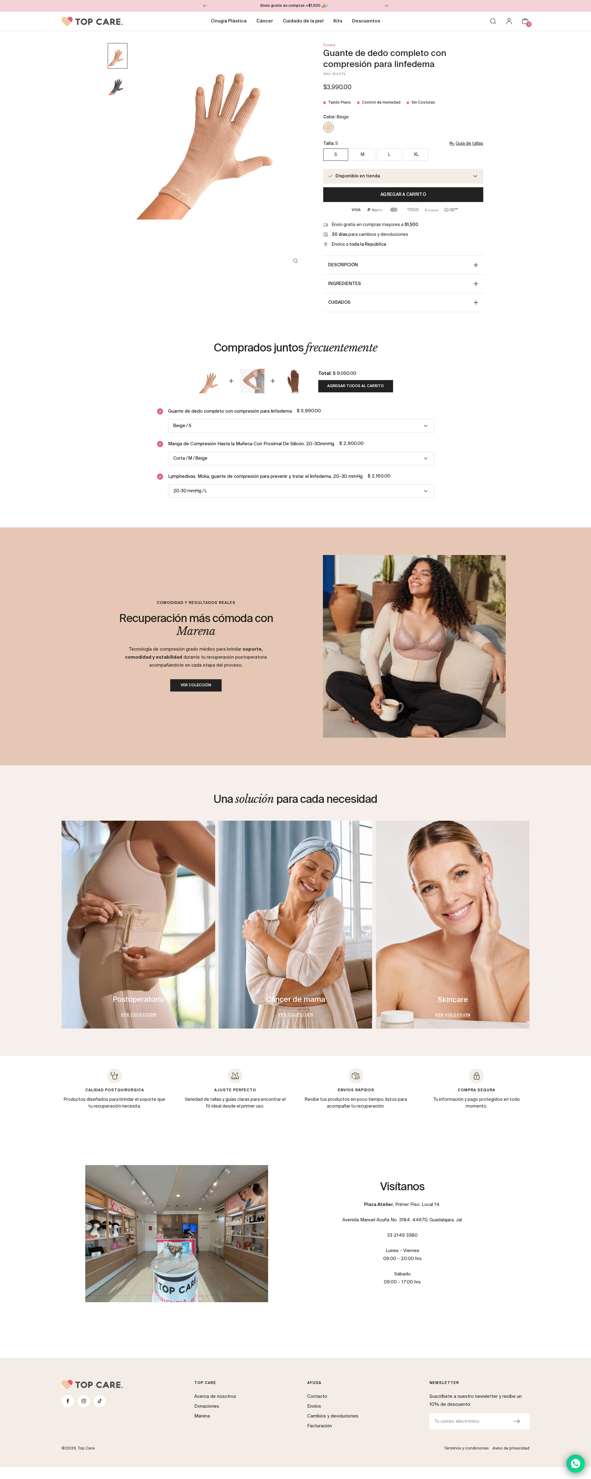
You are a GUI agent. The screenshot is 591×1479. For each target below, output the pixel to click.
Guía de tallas (469, 143)
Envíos (314, 1406)
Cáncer (264, 21)
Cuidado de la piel (303, 21)
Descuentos (366, 21)
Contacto (317, 1396)
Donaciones (206, 1406)
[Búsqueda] (493, 21)
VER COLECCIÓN (196, 685)
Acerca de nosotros (215, 1396)
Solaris (329, 45)
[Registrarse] (517, 1421)
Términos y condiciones (466, 1448)
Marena (202, 1416)
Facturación (319, 1426)
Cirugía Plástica (229, 21)
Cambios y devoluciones (332, 1416)
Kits (337, 21)
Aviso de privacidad (510, 1448)
